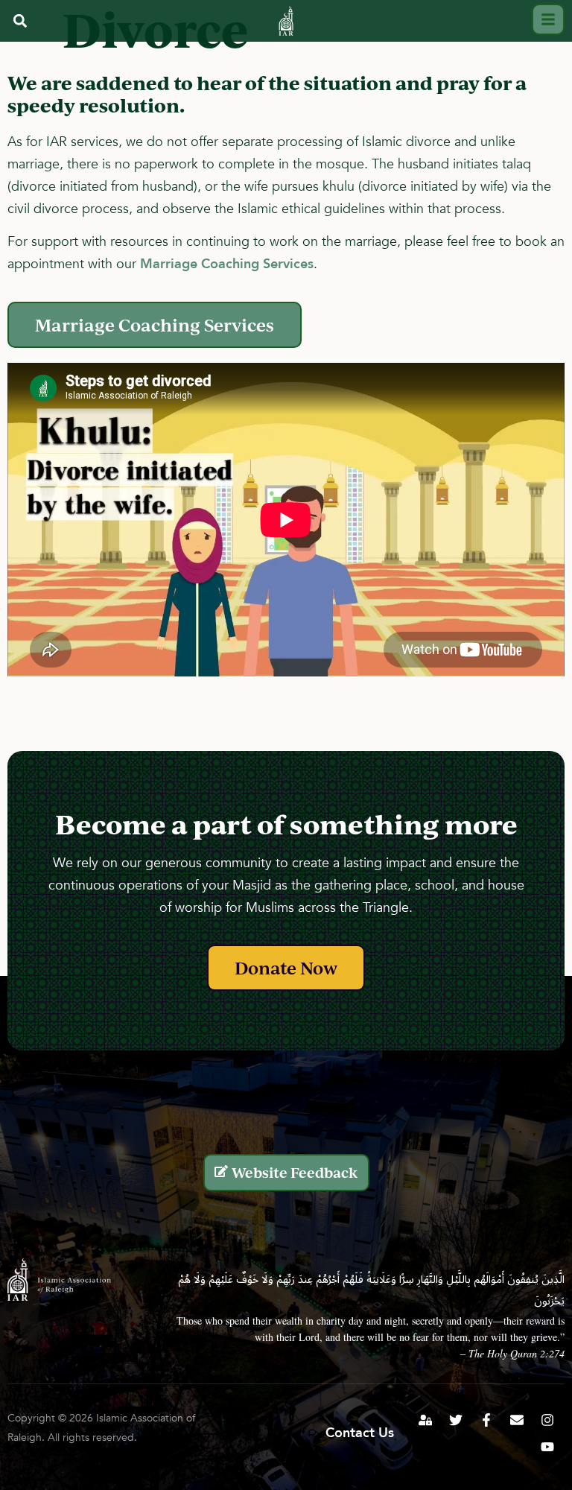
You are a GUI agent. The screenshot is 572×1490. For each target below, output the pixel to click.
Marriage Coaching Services (227, 264)
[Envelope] (516, 1420)
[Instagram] (547, 1420)
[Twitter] (455, 1420)
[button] (19, 20)
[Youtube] (547, 1446)
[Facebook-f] (486, 1420)
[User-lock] (425, 1420)
